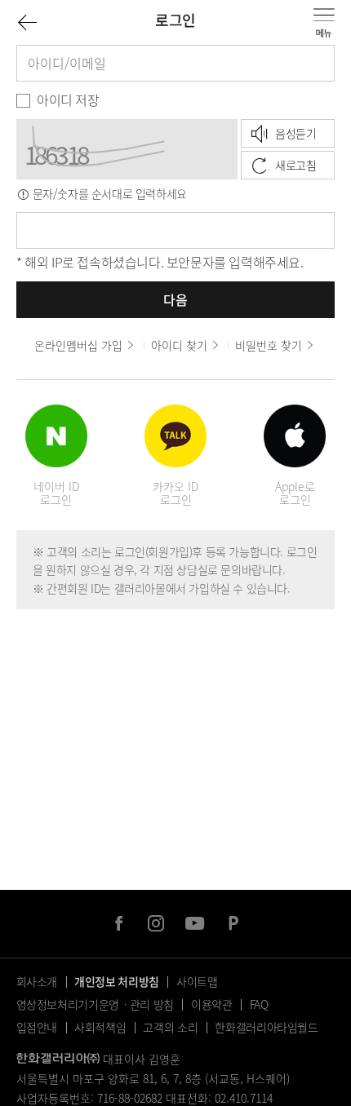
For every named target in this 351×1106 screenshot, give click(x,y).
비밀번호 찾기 (268, 345)
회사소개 (37, 981)
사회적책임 (100, 1027)
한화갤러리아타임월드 (266, 1027)
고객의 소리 (170, 1027)
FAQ (259, 1004)
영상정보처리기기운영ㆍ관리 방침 (95, 1004)
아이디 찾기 (179, 345)
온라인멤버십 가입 (78, 345)
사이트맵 (197, 981)
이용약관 (212, 1004)
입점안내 (37, 1027)
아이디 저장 (68, 99)
